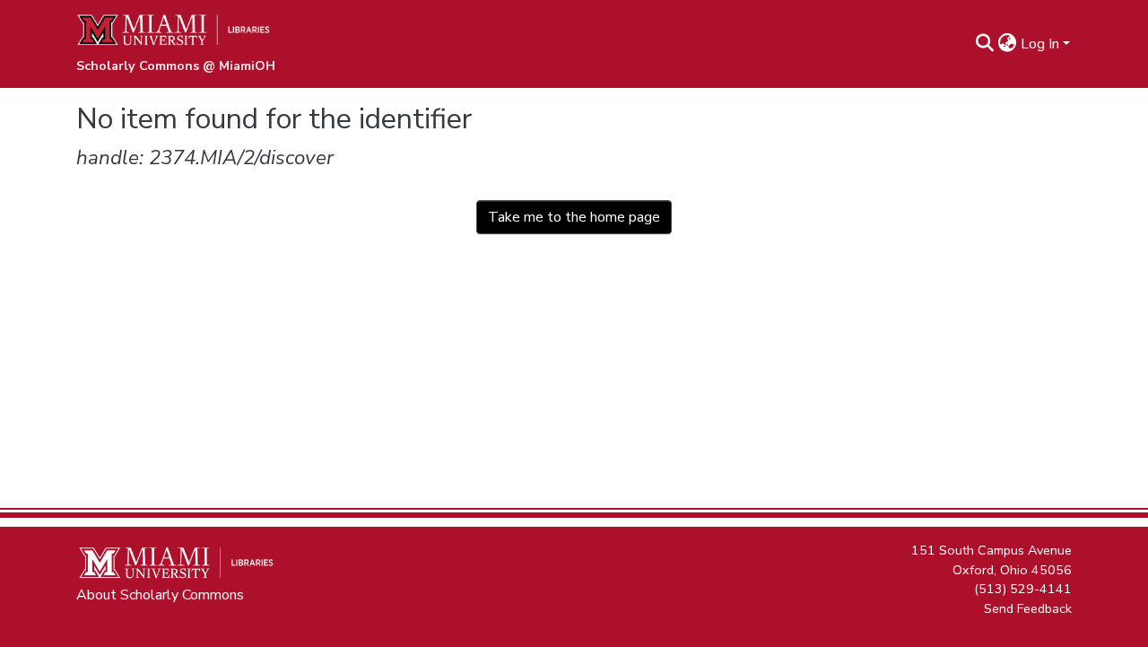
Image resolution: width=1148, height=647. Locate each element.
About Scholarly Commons (160, 595)
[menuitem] (1007, 44)
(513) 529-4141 (1023, 589)
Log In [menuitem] (1040, 44)
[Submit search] (985, 44)
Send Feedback (1028, 607)
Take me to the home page (574, 217)
